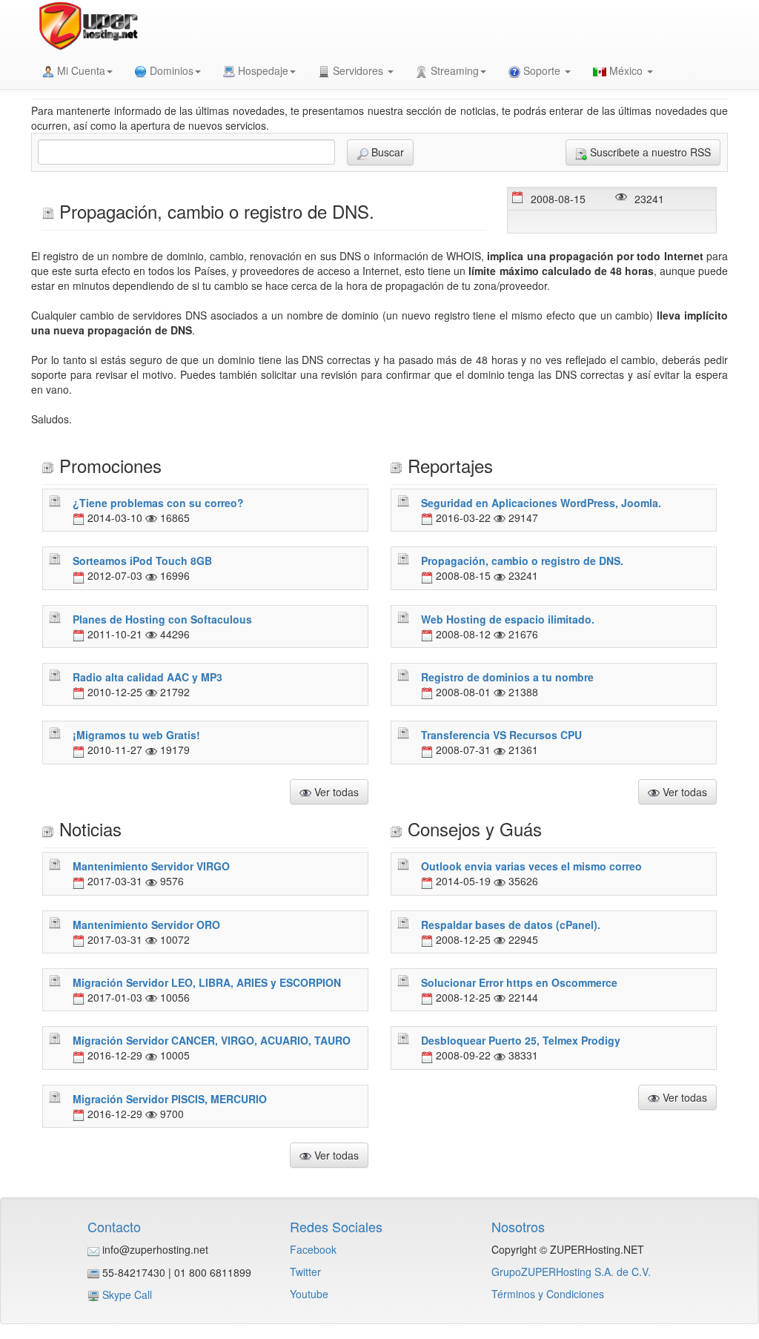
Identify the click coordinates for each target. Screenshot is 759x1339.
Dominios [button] (170, 70)
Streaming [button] (453, 70)
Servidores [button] (358, 70)
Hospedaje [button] (261, 70)
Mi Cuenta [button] (79, 70)
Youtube (309, 1293)
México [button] (626, 70)
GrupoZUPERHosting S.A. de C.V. (571, 1271)
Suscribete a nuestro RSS (649, 152)
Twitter (305, 1271)
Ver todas (335, 791)
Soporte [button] (541, 70)
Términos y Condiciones (547, 1293)
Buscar (386, 152)
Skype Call (127, 1294)
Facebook (313, 1249)
